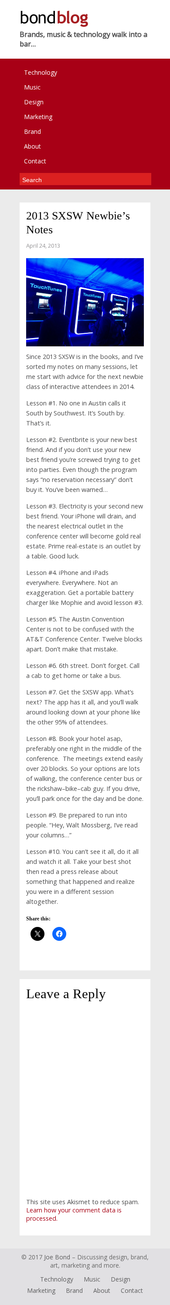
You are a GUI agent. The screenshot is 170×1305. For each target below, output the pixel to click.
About (32, 146)
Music (32, 87)
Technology (40, 72)
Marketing (38, 117)
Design (34, 102)
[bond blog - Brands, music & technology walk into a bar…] (54, 25)
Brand (32, 131)
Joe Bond (57, 1257)
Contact (35, 161)
